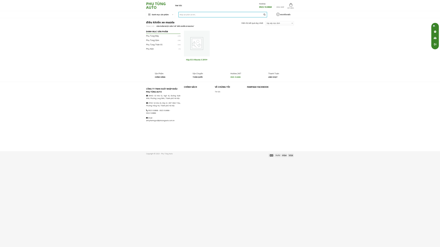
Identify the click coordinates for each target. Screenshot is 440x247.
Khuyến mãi (285, 14)
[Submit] (264, 15)
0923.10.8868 (265, 7)
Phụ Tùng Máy (152, 36)
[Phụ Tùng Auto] (435, 38)
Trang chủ (150, 26)
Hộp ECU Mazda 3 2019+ (197, 60)
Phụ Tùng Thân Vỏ (154, 44)
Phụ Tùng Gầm (152, 40)
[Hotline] (435, 44)
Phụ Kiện (150, 49)
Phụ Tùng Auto (156, 5)
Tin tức (178, 5)
